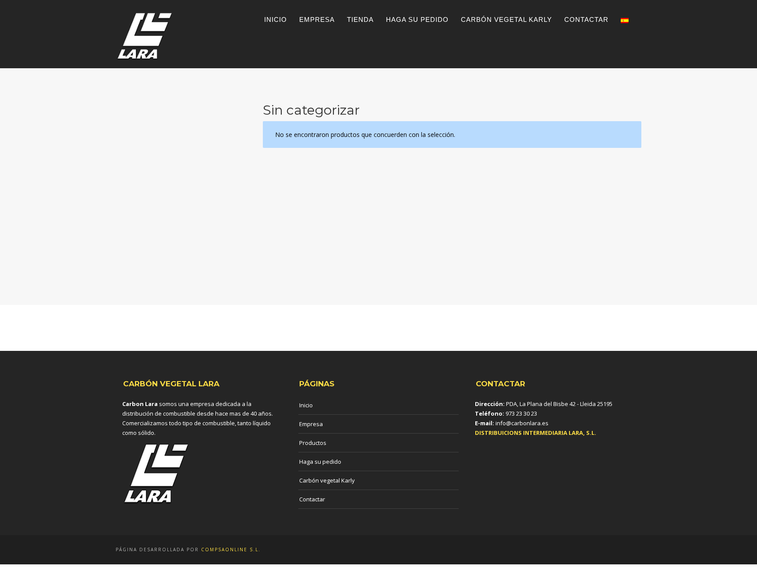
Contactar (586, 19)
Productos (312, 443)
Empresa (317, 19)
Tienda (360, 19)
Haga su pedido (417, 19)
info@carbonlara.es (521, 423)
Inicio (275, 19)
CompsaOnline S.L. (231, 549)
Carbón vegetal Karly (506, 19)
